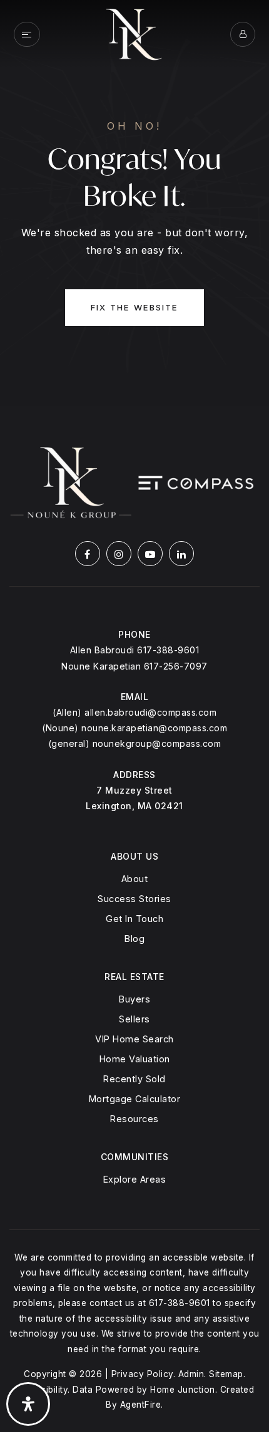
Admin (191, 1374)
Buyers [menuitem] (134, 999)
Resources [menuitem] (134, 1118)
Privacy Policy (142, 1374)
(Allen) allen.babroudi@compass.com (134, 712)
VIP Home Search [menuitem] (134, 1039)
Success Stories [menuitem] (134, 898)
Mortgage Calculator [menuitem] (135, 1098)
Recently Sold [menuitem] (134, 1079)
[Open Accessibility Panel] (28, 1404)
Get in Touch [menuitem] (134, 918)
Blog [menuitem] (134, 938)
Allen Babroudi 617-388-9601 (135, 650)
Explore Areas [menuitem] (134, 1179)
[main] (134, 203)
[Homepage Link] (134, 33)
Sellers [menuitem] (134, 1019)
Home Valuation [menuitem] (134, 1059)
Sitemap (226, 1374)
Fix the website (134, 307)
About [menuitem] (134, 878)
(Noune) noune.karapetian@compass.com (134, 728)
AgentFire (140, 1405)
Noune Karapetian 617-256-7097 (134, 666)
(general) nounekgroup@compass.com (134, 743)
